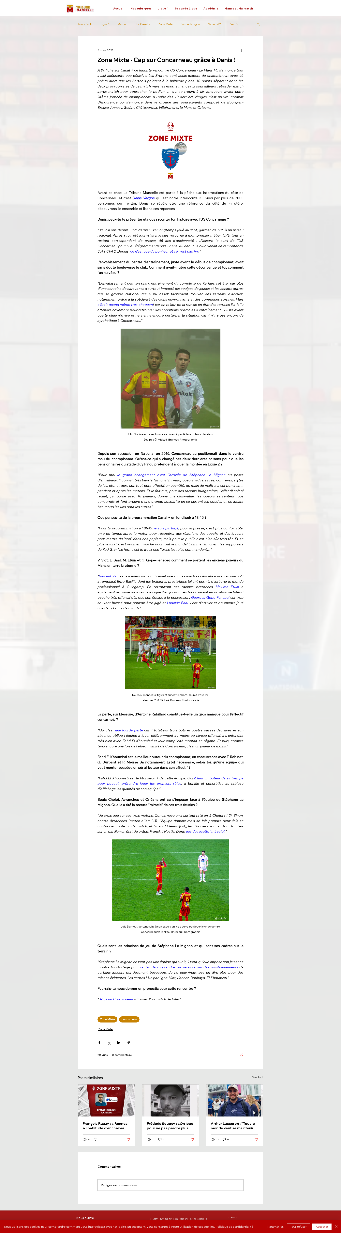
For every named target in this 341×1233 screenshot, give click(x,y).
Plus (231, 24)
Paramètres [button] (275, 1226)
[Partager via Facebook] (99, 1043)
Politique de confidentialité (234, 1226)
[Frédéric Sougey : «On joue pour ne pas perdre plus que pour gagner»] (170, 1100)
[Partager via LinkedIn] (119, 1043)
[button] (141, 8)
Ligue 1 (105, 24)
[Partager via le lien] (128, 1043)
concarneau (129, 1019)
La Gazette (143, 24)
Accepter (322, 1226)
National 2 (214, 24)
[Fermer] (336, 1227)
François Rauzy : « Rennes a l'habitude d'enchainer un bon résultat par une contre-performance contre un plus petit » (106, 1125)
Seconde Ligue (190, 24)
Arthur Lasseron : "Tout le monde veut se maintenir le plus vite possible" (234, 1125)
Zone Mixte (165, 24)
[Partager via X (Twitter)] (109, 1043)
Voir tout (257, 1077)
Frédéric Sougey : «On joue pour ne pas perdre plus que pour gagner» (170, 1125)
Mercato (122, 24)
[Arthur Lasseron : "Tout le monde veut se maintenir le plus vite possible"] (234, 1100)
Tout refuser (298, 1226)
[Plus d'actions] (241, 50)
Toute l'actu (85, 24)
